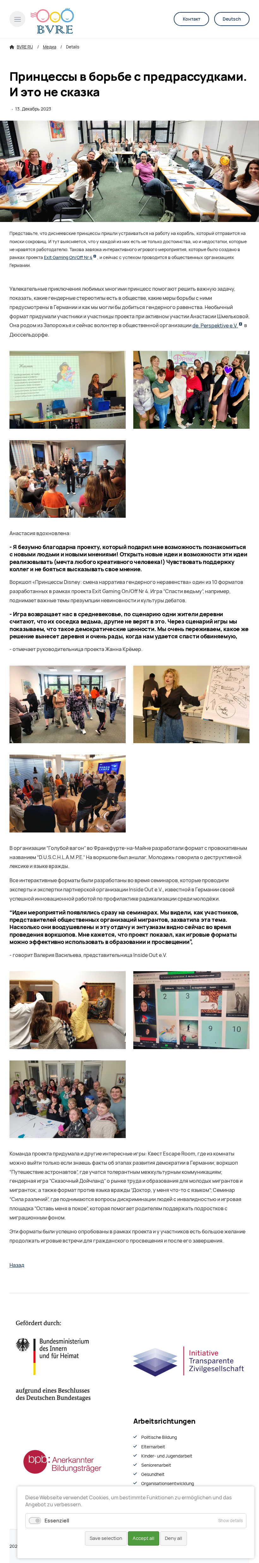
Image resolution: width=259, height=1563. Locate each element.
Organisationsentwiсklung (167, 1483)
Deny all (173, 1538)
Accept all (143, 1538)
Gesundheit (153, 1474)
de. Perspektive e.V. (215, 325)
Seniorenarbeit (156, 1465)
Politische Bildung (159, 1437)
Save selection (106, 1538)
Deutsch (232, 19)
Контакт (191, 19)
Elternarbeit (153, 1447)
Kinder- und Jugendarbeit (166, 1456)
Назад (16, 1265)
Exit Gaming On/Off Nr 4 (68, 257)
